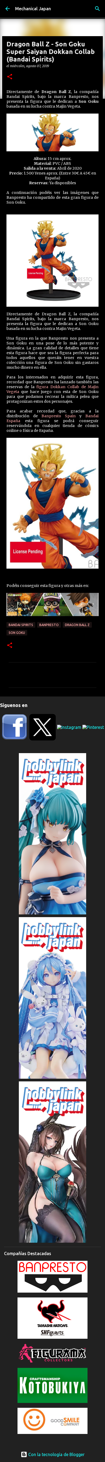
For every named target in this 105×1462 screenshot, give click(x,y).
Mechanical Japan (33, 8)
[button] (9, 77)
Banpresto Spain (58, 416)
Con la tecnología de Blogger (56, 1454)
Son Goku (17, 632)
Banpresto (49, 625)
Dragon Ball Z (77, 625)
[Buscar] (97, 8)
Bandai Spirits (21, 625)
